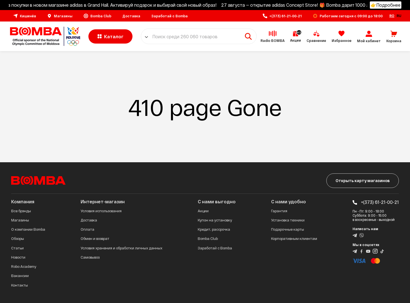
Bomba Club (208, 238)
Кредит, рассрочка (214, 229)
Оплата (87, 229)
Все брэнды (21, 211)
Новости (18, 257)
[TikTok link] (382, 251)
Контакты (19, 285)
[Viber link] (361, 235)
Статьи (17, 248)
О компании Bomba (28, 229)
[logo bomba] (44, 36)
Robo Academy (23, 266)
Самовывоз (90, 257)
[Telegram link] (355, 235)
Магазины (20, 220)
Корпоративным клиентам (294, 238)
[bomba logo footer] (38, 180)
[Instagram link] (375, 251)
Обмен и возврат (95, 238)
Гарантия (279, 211)
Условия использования (101, 211)
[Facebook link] (361, 251)
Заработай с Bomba (215, 248)
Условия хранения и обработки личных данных (121, 248)
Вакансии (20, 275)
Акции (203, 211)
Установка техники (288, 220)
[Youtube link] (368, 251)
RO (391, 16)
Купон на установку (215, 220)
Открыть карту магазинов (363, 180)
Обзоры (17, 238)
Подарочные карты (287, 229)
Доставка (89, 220)
